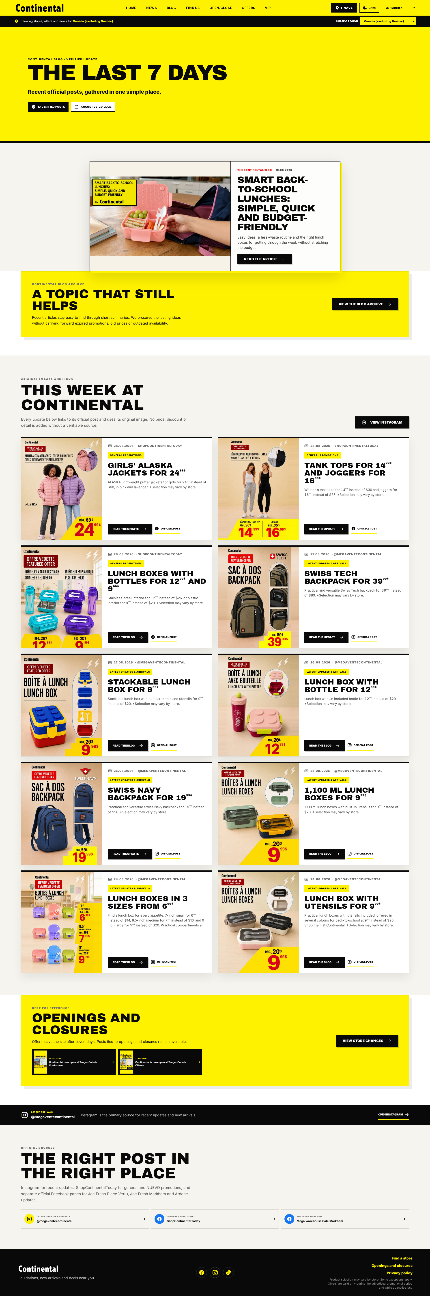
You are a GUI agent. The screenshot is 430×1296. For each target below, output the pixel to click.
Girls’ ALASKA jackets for (146, 469)
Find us (193, 8)
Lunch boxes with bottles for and (157, 581)
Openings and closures (392, 1265)
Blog (171, 8)
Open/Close (221, 8)
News (151, 8)
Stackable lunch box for (149, 686)
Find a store (402, 1258)
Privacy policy (400, 1273)
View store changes (363, 1041)
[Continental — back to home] (40, 7)
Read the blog (124, 637)
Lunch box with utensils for (342, 902)
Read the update (126, 529)
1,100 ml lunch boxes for (339, 794)
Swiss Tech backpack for (346, 577)
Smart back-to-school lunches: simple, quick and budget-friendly (276, 203)
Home (131, 8)
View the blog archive (361, 304)
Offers (248, 8)
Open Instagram (390, 1114)
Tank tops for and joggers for (347, 473)
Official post (171, 528)
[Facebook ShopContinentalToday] (201, 1272)
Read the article (264, 259)
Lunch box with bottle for (341, 686)
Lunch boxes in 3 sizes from (148, 902)
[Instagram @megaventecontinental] (215, 1272)
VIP (268, 8)
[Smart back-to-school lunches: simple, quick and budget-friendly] (160, 216)
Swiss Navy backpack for (150, 794)
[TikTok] (228, 1272)
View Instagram (386, 422)
